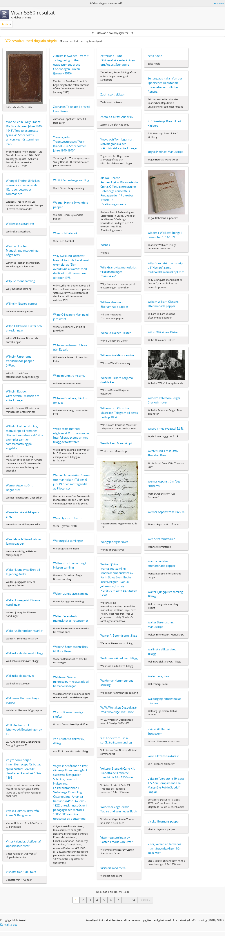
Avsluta (219, 3)
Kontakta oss (8, 925)
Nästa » (145, 900)
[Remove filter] (10, 24)
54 (133, 900)
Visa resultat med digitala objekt (82, 41)
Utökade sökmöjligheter (112, 33)
